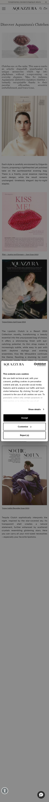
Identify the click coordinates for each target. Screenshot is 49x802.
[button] (41, 795)
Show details (34, 409)
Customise (23, 426)
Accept (24, 418)
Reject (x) (24, 435)
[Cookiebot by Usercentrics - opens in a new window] (35, 364)
